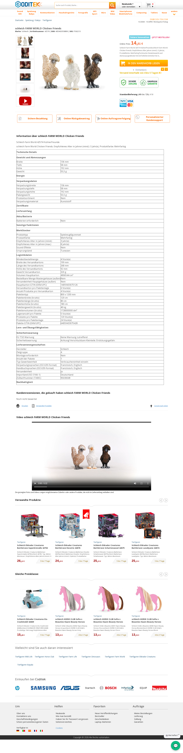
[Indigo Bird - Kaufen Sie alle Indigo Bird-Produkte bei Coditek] (127, 688)
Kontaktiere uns (23, 716)
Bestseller (99, 716)
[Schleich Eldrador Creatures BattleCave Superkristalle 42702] (34, 525)
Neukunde (60, 713)
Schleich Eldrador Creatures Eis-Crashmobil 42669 (32, 620)
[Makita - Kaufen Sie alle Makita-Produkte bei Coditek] (159, 688)
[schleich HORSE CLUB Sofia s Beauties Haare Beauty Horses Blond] (149, 599)
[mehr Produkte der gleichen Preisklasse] (166, 574)
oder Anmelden (128, 5)
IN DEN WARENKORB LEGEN (144, 63)
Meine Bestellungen (143, 713)
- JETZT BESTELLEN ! (150, 37)
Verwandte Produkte (44, 406)
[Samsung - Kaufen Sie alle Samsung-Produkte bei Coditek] (43, 688)
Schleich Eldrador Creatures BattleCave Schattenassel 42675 (109, 546)
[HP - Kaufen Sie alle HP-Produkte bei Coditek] (22, 688)
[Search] (112, 5)
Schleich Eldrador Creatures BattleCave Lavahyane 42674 (145, 546)
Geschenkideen (102, 719)
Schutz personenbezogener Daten (32, 721)
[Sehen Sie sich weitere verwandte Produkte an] (166, 500)
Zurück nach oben (161, 406)
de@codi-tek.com (159, 19)
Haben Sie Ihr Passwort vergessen (72, 719)
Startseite (19, 20)
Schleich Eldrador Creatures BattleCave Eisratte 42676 (68, 546)
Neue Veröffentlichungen (106, 713)
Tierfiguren (47, 20)
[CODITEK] (32, 4)
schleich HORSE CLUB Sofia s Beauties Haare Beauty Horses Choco (108, 620)
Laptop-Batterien (103, 721)
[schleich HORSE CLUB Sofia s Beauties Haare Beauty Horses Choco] (111, 599)
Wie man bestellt (63, 716)
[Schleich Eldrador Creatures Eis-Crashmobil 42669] (34, 599)
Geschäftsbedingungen (27, 719)
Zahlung (137, 719)
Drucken (25, 406)
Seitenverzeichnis (64, 721)
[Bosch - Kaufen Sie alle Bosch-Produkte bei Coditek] (108, 688)
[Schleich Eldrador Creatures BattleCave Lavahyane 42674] (149, 525)
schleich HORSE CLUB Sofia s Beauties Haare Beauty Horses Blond (146, 620)
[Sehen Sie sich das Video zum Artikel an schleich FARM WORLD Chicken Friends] (25, 101)
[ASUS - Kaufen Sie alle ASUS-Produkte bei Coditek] (70, 688)
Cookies (59, 728)
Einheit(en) (141, 69)
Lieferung (138, 716)
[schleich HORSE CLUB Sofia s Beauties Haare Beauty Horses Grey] (72, 599)
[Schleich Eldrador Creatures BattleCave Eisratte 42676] (72, 525)
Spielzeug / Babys (33, 20)
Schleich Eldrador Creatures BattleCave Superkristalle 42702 (32, 546)
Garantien (138, 721)
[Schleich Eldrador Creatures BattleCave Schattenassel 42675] (111, 525)
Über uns (20, 713)
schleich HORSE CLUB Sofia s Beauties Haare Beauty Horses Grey (70, 620)
